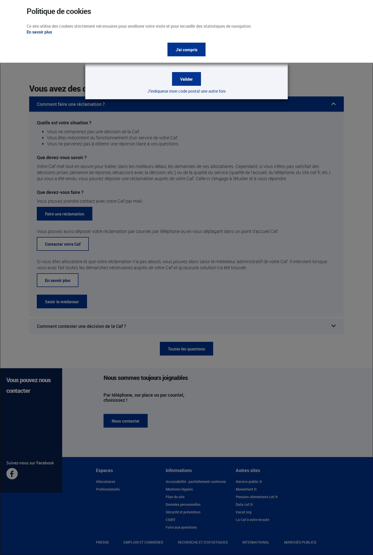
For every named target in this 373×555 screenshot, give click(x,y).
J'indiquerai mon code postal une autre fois (186, 91)
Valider (186, 79)
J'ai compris (186, 50)
